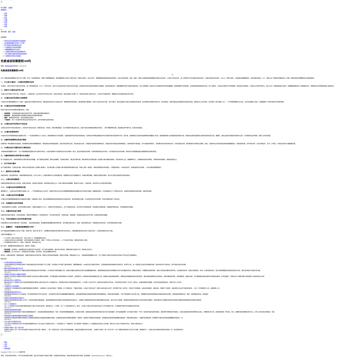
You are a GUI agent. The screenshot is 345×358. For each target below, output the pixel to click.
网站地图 (7, 348)
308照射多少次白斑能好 (11, 286)
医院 (5, 26)
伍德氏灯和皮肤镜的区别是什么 (14, 298)
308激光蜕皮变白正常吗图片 (13, 262)
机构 (5, 346)
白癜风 (10, 7)
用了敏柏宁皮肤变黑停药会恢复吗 (16, 53)
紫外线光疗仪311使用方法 (12, 280)
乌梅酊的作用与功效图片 (13, 56)
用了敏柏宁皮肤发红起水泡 (13, 45)
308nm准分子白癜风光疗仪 (12, 321)
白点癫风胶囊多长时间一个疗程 (14, 43)
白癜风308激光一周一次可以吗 (14, 327)
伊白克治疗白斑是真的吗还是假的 (15, 41)
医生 (5, 17)
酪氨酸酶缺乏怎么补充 (12, 49)
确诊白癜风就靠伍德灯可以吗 (13, 268)
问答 (5, 24)
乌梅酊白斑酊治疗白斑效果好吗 (15, 51)
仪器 (5, 20)
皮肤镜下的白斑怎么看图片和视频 (15, 274)
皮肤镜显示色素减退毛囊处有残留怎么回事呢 (18, 315)
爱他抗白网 (8, 66)
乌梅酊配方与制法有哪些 (13, 47)
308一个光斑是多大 (10, 304)
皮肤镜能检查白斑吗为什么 (13, 292)
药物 (5, 22)
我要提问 (3, 10)
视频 (5, 15)
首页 (5, 13)
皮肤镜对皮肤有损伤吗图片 (13, 309)
